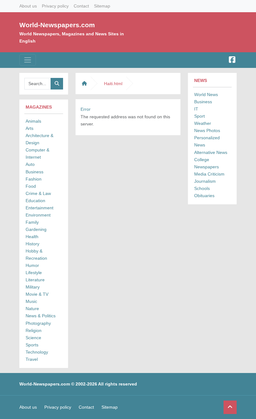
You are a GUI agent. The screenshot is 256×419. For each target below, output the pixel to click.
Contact (81, 5)
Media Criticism (209, 173)
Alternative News (210, 152)
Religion (34, 330)
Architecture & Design (39, 139)
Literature (35, 279)
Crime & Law (38, 193)
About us (28, 5)
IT (196, 108)
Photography (38, 323)
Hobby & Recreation (36, 254)
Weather (202, 123)
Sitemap (102, 5)
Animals (33, 121)
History (32, 243)
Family (32, 222)
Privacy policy (55, 5)
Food (31, 186)
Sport (199, 116)
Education (35, 200)
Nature (32, 308)
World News (206, 94)
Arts (29, 128)
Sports (32, 344)
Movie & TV (37, 294)
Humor (32, 265)
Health (32, 236)
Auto (30, 164)
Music (31, 301)
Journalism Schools (205, 185)
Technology (37, 352)
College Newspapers (206, 163)
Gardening (36, 229)
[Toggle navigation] (27, 60)
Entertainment (39, 207)
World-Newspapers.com (57, 24)
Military (33, 286)
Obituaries (204, 195)
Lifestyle (34, 272)
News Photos (207, 130)
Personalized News (207, 141)
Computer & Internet (37, 153)
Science (33, 337)
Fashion (34, 178)
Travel (32, 359)
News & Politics (41, 315)
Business (34, 171)
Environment (38, 214)
